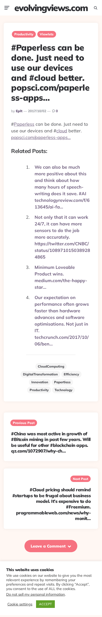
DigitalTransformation (40, 374)
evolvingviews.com (51, 7)
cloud (61, 131)
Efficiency (71, 374)
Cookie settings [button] (19, 604)
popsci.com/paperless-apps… (41, 137)
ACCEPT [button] (45, 604)
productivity (39, 390)
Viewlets (47, 34)
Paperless (24, 124)
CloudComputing (51, 366)
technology (63, 390)
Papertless (62, 382)
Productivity (23, 34)
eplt (19, 111)
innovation (39, 382)
